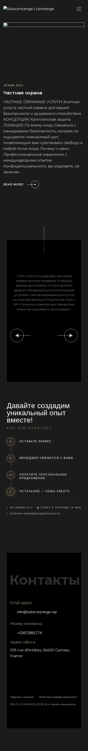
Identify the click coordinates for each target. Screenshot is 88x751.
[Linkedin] (30, 665)
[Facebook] (15, 665)
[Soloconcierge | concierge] (28, 9)
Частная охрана (22, 93)
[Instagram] (45, 665)
